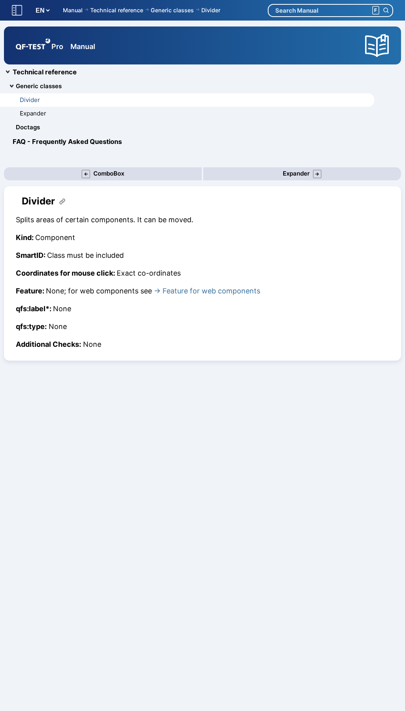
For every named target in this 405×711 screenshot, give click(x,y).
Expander (33, 113)
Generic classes (172, 10)
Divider (210, 10)
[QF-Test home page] (33, 45)
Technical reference (116, 10)
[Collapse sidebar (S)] (17, 10)
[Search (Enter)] (385, 10)
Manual (73, 10)
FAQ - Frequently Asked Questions (67, 142)
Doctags (28, 127)
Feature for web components (211, 291)
